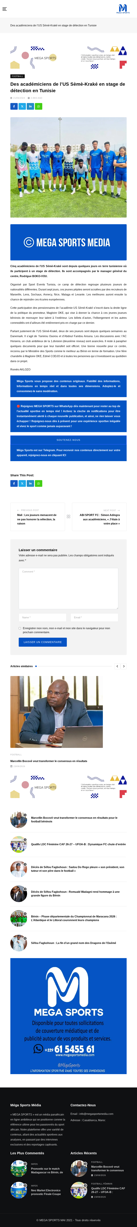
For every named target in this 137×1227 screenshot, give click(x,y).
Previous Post (30, 510)
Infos (34, 1164)
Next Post (110, 510)
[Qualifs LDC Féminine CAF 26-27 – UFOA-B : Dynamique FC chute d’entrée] (18, 844)
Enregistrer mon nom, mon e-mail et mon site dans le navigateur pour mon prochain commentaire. (66, 630)
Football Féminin (101, 1184)
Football (16, 755)
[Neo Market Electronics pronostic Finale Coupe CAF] (18, 1190)
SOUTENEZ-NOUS (68, 440)
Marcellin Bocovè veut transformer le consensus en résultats (48, 761)
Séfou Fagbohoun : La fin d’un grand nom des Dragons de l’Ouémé (73, 943)
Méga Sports (25, 450)
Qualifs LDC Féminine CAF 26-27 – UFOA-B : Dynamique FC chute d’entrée (78, 844)
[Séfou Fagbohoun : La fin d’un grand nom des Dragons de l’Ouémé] (18, 943)
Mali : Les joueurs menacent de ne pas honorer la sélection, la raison (36, 519)
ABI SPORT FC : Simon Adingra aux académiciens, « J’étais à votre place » (100, 519)
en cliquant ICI (57, 455)
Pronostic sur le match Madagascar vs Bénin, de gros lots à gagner (47, 1172)
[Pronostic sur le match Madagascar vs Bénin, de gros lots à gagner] (18, 1168)
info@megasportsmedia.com (96, 1113)
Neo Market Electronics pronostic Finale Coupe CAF (46, 1194)
